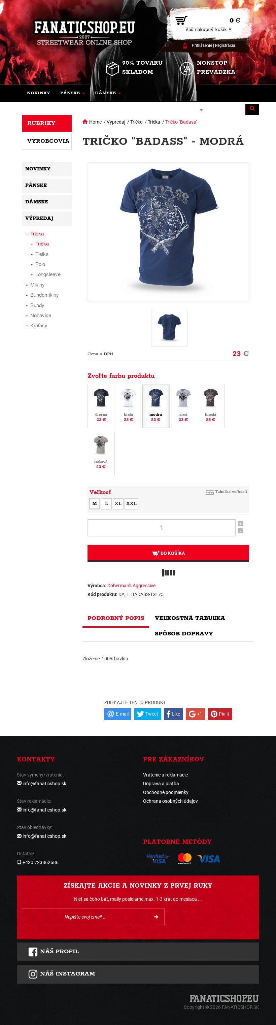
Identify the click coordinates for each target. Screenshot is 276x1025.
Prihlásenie (202, 45)
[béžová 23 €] (101, 453)
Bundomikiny (44, 294)
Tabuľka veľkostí (231, 491)
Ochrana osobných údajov (170, 801)
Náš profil (58, 951)
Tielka (41, 253)
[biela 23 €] (128, 405)
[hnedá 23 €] (210, 405)
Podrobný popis (116, 618)
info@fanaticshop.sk (44, 783)
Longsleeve (48, 273)
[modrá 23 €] (155, 405)
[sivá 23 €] (183, 405)
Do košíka (172, 553)
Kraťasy (38, 325)
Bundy (37, 304)
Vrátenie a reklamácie (165, 775)
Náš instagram (66, 974)
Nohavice (40, 315)
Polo (40, 263)
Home (95, 122)
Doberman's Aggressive (131, 585)
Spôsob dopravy (184, 633)
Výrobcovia (48, 141)
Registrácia (225, 45)
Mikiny (37, 284)
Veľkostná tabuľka (190, 618)
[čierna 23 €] (101, 405)
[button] (72, 93)
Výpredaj (116, 122)
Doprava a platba (161, 783)
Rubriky (41, 123)
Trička (136, 122)
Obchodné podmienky (165, 792)
